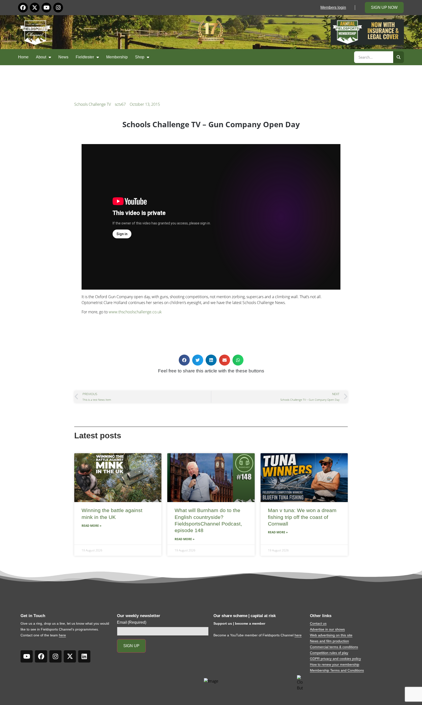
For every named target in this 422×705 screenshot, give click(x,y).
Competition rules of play (329, 653)
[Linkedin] (84, 656)
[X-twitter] (35, 7)
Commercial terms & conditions (334, 647)
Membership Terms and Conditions (337, 670)
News (63, 57)
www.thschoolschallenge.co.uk (135, 312)
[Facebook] (23, 7)
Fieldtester (85, 57)
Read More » (91, 526)
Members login (333, 7)
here (62, 635)
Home (23, 57)
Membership (117, 57)
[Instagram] (58, 7)
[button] (184, 360)
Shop (139, 57)
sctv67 (120, 104)
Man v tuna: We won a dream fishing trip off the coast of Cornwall (302, 516)
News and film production (329, 641)
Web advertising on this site (331, 635)
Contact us (318, 623)
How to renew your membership (334, 664)
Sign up (131, 646)
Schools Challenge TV (92, 104)
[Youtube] (46, 7)
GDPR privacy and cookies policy (335, 659)
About (41, 57)
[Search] (398, 57)
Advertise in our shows (327, 629)
